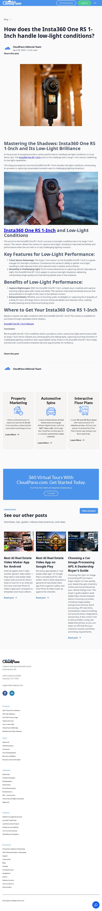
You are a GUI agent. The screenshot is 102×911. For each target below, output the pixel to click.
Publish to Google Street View (12, 817)
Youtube (5, 866)
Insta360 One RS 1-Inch (30, 157)
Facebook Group (7, 870)
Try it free (51, 493)
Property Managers (8, 778)
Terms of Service (8, 884)
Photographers (7, 781)
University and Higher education (13, 799)
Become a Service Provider (11, 760)
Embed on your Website (10, 827)
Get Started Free (66, 3)
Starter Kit (5, 742)
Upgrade (84, 3)
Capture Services (8, 721)
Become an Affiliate (9, 756)
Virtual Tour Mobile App (10, 728)
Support (5, 856)
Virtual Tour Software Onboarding (13, 849)
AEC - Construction (8, 795)
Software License (8, 880)
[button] (95, 3)
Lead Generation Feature (10, 824)
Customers (6, 749)
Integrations (6, 873)
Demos (4, 877)
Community (6, 859)
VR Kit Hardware (7, 746)
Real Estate (6, 774)
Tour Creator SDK (8, 724)
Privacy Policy (7, 887)
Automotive (6, 785)
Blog (3, 863)
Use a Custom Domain (9, 831)
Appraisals (5, 802)
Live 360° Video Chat (9, 820)
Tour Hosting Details (9, 753)
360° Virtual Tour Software (11, 710)
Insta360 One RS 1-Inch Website (19, 323)
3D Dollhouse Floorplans (10, 834)
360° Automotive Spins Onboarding (14, 852)
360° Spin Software (8, 714)
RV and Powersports (9, 788)
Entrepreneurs (7, 792)
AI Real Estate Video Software (12, 731)
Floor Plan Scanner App (10, 717)
